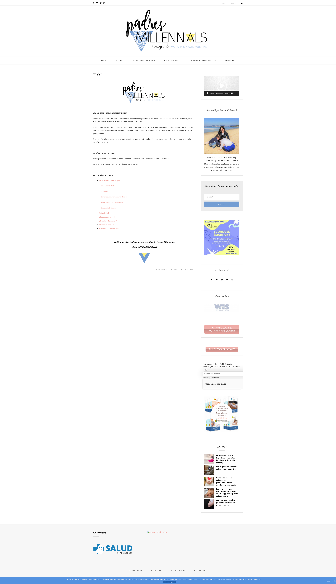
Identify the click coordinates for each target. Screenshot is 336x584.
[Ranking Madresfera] (156, 532)
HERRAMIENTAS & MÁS (144, 60)
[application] (221, 86)
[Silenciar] (231, 93)
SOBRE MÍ (230, 60)
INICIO (104, 60)
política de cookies (224, 579)
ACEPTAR (169, 582)
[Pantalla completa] (236, 93)
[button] (222, 86)
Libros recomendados (108, 217)
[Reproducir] (207, 93)
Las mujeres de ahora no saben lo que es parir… (227, 467)
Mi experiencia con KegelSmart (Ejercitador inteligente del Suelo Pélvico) (226, 459)
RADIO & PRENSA (172, 60)
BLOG (119, 60)
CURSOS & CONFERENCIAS (203, 60)
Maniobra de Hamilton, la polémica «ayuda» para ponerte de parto (227, 502)
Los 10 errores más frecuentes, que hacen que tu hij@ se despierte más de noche (227, 492)
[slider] (219, 93)
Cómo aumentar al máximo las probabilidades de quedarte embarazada (226, 481)
